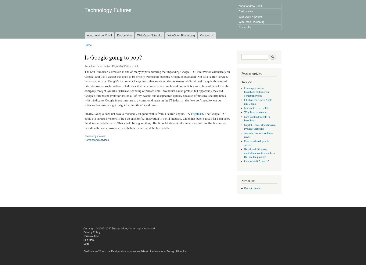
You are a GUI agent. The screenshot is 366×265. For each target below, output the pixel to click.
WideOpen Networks (250, 16)
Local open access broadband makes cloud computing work (256, 91)
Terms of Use (91, 236)
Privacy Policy (91, 232)
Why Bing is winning (255, 112)
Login (86, 243)
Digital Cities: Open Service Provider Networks (260, 126)
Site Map (88, 239)
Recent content (252, 188)
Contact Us (245, 27)
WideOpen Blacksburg (252, 22)
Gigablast (197, 113)
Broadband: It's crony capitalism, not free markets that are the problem (259, 153)
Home (88, 45)
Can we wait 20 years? (256, 161)
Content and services (97, 140)
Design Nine (246, 11)
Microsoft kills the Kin (256, 108)
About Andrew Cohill (250, 6)
